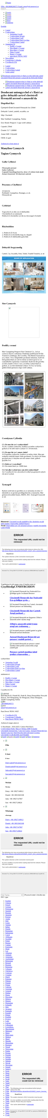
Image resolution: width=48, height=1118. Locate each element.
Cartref (7, 30)
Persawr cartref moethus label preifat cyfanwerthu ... (23, 653)
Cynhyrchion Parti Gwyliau (19, 40)
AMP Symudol (31, 729)
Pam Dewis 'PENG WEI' (14, 719)
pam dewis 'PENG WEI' (18, 56)
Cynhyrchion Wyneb (17, 36)
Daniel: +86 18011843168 (14, 823)
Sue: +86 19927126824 (13, 831)
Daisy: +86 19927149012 (14, 820)
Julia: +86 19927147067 (14, 827)
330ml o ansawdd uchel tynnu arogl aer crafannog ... (23, 625)
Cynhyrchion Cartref (17, 42)
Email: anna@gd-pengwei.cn (28, 6)
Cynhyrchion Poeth (8, 729)
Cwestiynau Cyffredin (13, 60)
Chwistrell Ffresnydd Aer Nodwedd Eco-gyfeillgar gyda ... (26, 599)
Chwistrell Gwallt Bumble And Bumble (15, 735)
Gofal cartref (9, 72)
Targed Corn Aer (7, 733)
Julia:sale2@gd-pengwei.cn (15, 770)
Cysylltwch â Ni (11, 62)
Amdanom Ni (10, 44)
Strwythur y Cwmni (17, 50)
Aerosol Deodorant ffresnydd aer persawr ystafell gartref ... (25, 638)
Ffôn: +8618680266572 (9, 6)
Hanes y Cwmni (15, 54)
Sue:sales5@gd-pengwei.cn (15, 774)
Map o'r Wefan (21, 729)
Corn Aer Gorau (24, 731)
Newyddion (9, 58)
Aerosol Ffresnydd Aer (39, 731)
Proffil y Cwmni (15, 46)
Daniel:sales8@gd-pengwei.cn (16, 767)
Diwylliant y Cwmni (17, 48)
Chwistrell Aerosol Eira (9, 731)
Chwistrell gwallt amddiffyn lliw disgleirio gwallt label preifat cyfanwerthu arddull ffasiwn (22, 523)
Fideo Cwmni (15, 52)
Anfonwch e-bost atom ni (10, 144)
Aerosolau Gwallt (16, 34)
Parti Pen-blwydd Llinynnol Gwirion (27, 733)
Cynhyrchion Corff (16, 38)
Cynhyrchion (10, 32)
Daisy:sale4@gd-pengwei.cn (15, 763)
